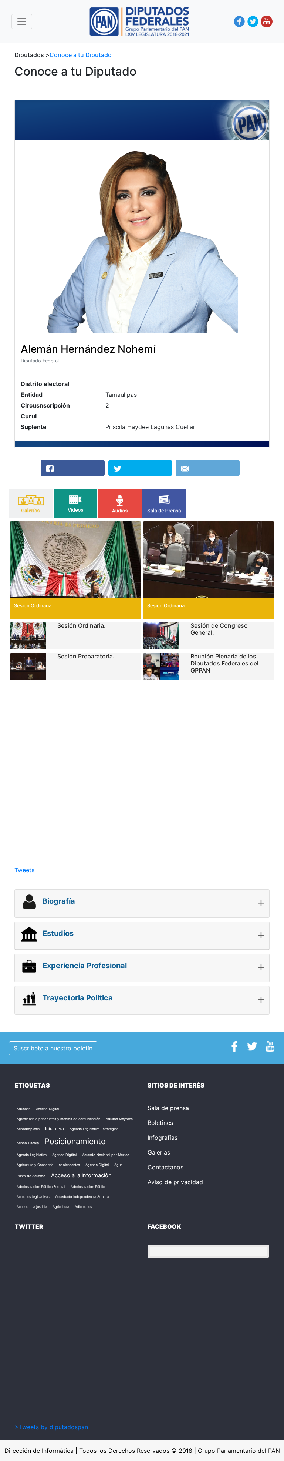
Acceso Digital (47, 1109)
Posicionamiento (75, 1141)
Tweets (24, 870)
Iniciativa (54, 1128)
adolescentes (69, 1165)
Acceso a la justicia (32, 1207)
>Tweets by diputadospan (51, 1427)
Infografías (163, 1137)
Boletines (160, 1122)
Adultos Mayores (119, 1119)
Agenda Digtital (64, 1155)
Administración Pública (88, 1187)
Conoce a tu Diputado (81, 55)
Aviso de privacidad (175, 1182)
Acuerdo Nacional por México (105, 1155)
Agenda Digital (97, 1165)
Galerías (159, 1152)
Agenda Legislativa (32, 1155)
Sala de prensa (168, 1108)
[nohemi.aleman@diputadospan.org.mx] (208, 468)
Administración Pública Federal (41, 1187)
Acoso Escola (28, 1143)
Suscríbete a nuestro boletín (53, 1048)
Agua (118, 1165)
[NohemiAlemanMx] (73, 468)
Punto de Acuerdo (31, 1176)
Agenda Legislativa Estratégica (94, 1129)
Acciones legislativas (33, 1197)
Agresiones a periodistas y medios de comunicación (58, 1119)
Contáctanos (165, 1167)
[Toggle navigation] (21, 21)
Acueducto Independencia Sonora (82, 1197)
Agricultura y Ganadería (35, 1165)
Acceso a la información (81, 1175)
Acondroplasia (28, 1129)
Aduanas (23, 1109)
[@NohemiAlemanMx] (140, 468)
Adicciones (83, 1207)
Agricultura (61, 1207)
